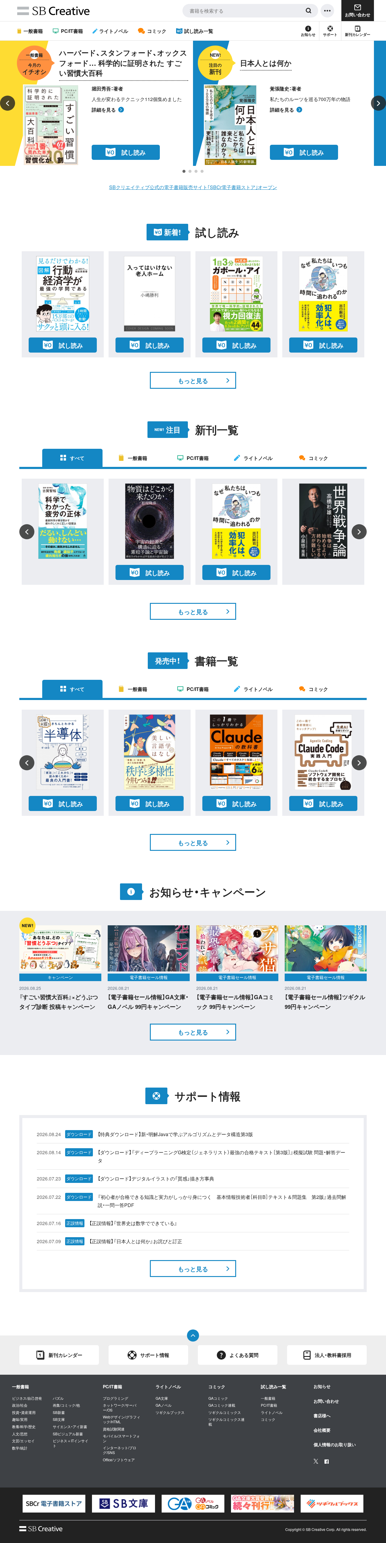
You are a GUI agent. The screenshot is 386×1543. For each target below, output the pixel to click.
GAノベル (164, 1405)
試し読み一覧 (198, 30)
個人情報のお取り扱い (335, 1444)
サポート (330, 34)
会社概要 (322, 1430)
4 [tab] (202, 171)
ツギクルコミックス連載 (226, 1421)
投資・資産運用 (24, 1412)
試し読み (134, 152)
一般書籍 (33, 30)
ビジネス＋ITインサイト (70, 1443)
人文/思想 (19, 1433)
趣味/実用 (19, 1419)
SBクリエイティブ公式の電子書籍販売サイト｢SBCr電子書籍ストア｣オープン (193, 187)
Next (378, 103)
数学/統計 (19, 1448)
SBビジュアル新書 (68, 1433)
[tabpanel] (193, 103)
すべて (77, 458)
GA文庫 (162, 1398)
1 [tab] (183, 171)
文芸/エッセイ (23, 1440)
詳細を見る (104, 109)
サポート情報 (154, 1354)
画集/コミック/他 (66, 1405)
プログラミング (115, 1398)
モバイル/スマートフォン (121, 1438)
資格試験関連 (114, 1429)
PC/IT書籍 (72, 30)
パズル (58, 1398)
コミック (156, 30)
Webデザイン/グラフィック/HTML (121, 1419)
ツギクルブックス (170, 1412)
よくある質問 (243, 1354)
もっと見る (193, 380)
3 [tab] (196, 171)
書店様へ (322, 1415)
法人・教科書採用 (333, 1354)
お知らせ (308, 34)
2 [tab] (189, 171)
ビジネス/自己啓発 (27, 1398)
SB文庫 (59, 1419)
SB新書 (59, 1412)
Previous (7, 103)
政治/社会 (19, 1405)
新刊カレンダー (357, 34)
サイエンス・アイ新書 (70, 1426)
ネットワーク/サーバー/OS (119, 1407)
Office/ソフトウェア (119, 1459)
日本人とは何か (266, 63)
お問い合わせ (326, 1401)
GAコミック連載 (221, 1405)
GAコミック (218, 1398)
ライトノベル (113, 30)
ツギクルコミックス (224, 1412)
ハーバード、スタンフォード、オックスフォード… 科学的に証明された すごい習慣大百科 (123, 63)
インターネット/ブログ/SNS (119, 1450)
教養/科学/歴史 (24, 1426)
